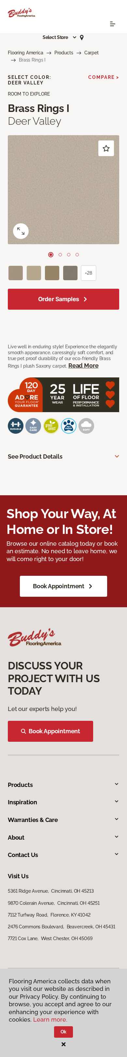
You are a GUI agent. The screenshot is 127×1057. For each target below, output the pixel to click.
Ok (64, 1031)
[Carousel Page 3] (68, 254)
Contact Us (23, 854)
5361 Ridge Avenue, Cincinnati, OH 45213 (50, 891)
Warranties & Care (33, 819)
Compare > (103, 77)
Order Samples (58, 299)
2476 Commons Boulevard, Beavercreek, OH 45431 (61, 926)
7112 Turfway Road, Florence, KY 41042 (49, 915)
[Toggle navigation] (112, 23)
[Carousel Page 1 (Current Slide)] (50, 254)
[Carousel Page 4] (77, 254)
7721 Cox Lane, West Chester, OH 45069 (50, 938)
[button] (60, 37)
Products (63, 52)
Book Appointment (58, 586)
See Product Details (35, 456)
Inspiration (22, 802)
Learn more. (50, 1019)
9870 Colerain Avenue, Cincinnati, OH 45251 (54, 903)
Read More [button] (83, 365)
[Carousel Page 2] (60, 254)
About (16, 837)
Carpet (91, 52)
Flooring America (25, 52)
